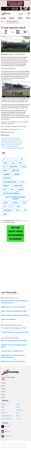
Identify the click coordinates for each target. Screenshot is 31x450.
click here (20, 129)
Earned (5, 170)
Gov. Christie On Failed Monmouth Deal (12, 143)
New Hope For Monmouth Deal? (10, 146)
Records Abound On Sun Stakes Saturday (15, 315)
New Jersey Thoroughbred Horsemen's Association (15, 198)
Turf (25, 210)
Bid (22, 159)
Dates (20, 163)
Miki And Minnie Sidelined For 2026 (13, 311)
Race (4, 206)
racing (5, 214)
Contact (19, 418)
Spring (18, 206)
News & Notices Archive (11, 21)
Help (17, 413)
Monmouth (6, 186)
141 (4, 159)
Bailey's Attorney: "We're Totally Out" (11, 144)
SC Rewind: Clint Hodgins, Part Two (13, 328)
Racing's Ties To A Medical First (12, 351)
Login (21, 14)
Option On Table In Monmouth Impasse (12, 139)
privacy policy (23, 447)
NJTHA (11, 189)
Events (18, 404)
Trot (2, 410)
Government (6, 174)
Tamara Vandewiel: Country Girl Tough (15, 332)
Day (4, 167)
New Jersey (21, 189)
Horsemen (17, 174)
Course (5, 163)
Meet (22, 182)
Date (13, 163)
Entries (3, 18)
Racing (3, 404)
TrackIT (20, 18)
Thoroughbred (7, 210)
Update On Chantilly (8, 319)
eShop (28, 18)
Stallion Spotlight (7, 418)
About (18, 415)
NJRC (4, 189)
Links (17, 407)
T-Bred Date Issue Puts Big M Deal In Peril (13, 148)
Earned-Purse (15, 170)
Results (11, 18)
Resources (19, 410)
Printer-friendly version (18, 32)
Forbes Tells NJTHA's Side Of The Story (12, 141)
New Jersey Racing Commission (11, 193)
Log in (20, 220)
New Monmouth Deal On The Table (11, 138)
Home (3, 397)
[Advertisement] (15, 266)
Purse (24, 203)
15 (10, 159)
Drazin (23, 167)
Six (11, 206)
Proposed (15, 203)
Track (17, 210)
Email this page (6, 32)
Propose (5, 203)
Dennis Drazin (13, 167)
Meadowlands (7, 178)
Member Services (6, 415)
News (2, 21)
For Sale (3, 413)
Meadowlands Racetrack (10, 182)
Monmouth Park (18, 186)
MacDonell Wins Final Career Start (13, 307)
